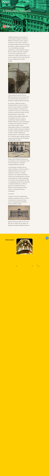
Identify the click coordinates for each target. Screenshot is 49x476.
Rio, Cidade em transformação (11, 5)
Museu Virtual (4, 5)
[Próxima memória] (32, 266)
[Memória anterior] (16, 266)
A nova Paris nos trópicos (20, 5)
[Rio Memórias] (5, 2)
